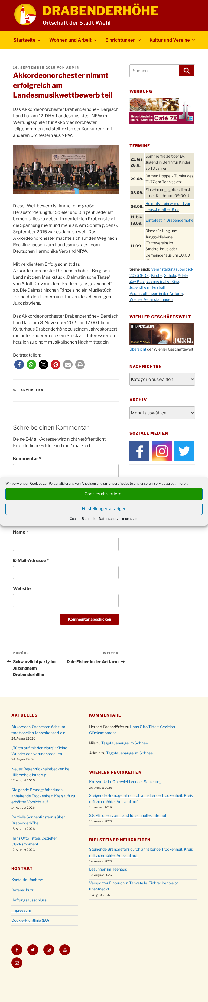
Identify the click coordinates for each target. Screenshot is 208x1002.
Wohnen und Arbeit (70, 40)
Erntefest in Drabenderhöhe (169, 220)
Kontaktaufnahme (27, 879)
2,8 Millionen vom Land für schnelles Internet (127, 815)
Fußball (158, 287)
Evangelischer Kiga (162, 281)
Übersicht (137, 349)
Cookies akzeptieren (104, 493)
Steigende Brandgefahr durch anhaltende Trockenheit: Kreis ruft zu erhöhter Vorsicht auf (43, 795)
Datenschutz (109, 519)
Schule (170, 275)
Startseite (24, 40)
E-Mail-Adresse (31, 560)
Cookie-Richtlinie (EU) (30, 920)
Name (20, 532)
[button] (19, 364)
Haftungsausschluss (29, 900)
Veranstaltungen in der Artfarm (156, 293)
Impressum (129, 519)
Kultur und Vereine (170, 40)
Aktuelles (32, 390)
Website (22, 588)
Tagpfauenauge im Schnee (124, 743)
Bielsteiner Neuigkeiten (120, 839)
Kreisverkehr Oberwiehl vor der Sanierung (125, 781)
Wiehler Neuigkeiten (115, 772)
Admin (73, 67)
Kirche (156, 275)
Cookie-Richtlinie (83, 519)
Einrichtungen (120, 40)
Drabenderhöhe (100, 11)
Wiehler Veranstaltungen (151, 299)
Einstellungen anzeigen (104, 508)
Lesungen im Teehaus (108, 869)
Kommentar (27, 458)
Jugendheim (140, 287)
